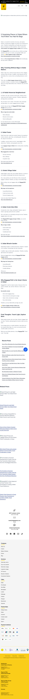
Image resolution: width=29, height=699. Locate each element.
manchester (3, 601)
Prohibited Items (21, 655)
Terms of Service (8, 655)
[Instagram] (7, 534)
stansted (3, 603)
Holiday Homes (4, 609)
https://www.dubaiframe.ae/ (6, 163)
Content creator (4, 616)
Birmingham (3, 589)
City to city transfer (5, 564)
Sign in (2, 621)
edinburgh (3, 594)
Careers (2, 548)
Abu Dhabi (3, 587)
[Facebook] (10, 534)
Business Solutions (5, 573)
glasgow (3, 598)
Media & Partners (4, 551)
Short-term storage (5, 566)
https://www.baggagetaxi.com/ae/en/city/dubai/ (10, 56)
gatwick (2, 596)
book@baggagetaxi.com (14, 520)
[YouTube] (18, 534)
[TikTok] (22, 534)
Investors (3, 614)
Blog (2, 555)
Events (2, 553)
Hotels (2, 612)
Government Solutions (5, 576)
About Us (3, 546)
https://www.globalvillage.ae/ (6, 199)
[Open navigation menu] (26, 6)
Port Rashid (3, 585)
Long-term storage (4, 569)
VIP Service (3, 571)
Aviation (2, 619)
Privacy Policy (14, 655)
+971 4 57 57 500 (14, 514)
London (2, 591)
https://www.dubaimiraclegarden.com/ (8, 272)
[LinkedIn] (14, 534)
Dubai (2, 582)
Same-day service (4, 562)
